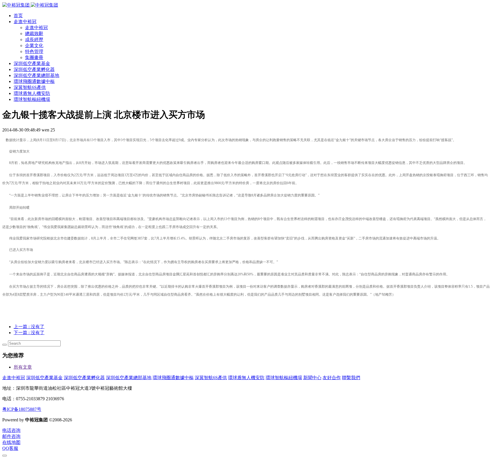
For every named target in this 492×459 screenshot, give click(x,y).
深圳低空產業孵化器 (84, 377)
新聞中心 (312, 377)
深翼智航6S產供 (211, 377)
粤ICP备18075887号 (21, 409)
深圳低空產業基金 (44, 377)
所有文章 (23, 367)
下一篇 (29, 332)
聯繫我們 (351, 377)
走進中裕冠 (13, 377)
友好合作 (332, 377)
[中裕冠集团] (30, 5)
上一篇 (29, 326)
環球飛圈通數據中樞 (173, 377)
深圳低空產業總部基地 (128, 377)
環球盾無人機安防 (246, 377)
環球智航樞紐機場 (284, 377)
